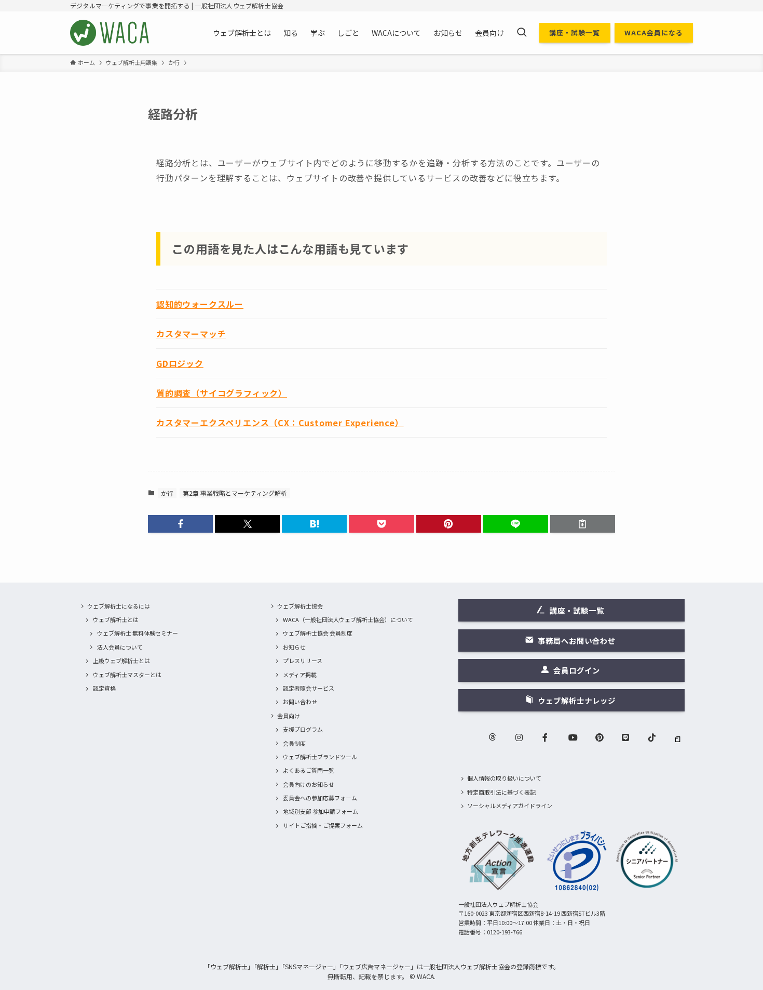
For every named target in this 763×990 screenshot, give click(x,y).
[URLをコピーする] (582, 524)
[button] (180, 524)
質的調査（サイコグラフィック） (221, 393)
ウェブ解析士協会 (300, 606)
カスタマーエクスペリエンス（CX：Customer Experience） (280, 422)
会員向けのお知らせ (308, 784)
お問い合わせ (300, 701)
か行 (167, 493)
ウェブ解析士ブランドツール (320, 757)
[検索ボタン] (521, 32)
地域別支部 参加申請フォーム (320, 811)
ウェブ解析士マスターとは (127, 674)
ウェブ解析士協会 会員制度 (317, 633)
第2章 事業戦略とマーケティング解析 (235, 493)
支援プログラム (303, 729)
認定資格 (104, 688)
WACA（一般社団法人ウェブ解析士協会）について (348, 619)
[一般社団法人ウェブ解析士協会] (110, 33)
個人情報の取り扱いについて (504, 778)
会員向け (288, 715)
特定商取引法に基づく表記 (501, 792)
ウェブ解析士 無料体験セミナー (137, 633)
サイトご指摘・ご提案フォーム (323, 825)
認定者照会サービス (308, 688)
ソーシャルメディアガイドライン (509, 805)
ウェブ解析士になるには (118, 606)
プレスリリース (302, 660)
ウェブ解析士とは (116, 619)
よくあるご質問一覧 (308, 770)
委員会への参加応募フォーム (320, 798)
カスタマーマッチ (191, 333)
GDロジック (179, 363)
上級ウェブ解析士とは (121, 660)
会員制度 (294, 743)
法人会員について (120, 647)
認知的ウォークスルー (199, 304)
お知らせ (294, 647)
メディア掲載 (300, 674)
